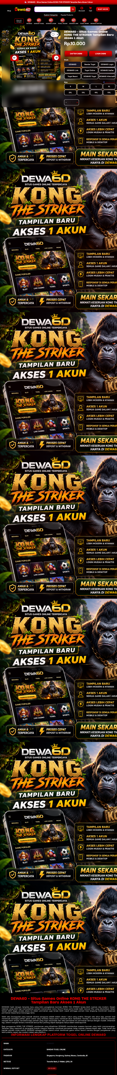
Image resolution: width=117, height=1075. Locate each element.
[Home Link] (22, 9)
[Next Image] (56, 58)
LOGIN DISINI (100, 54)
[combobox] (52, 9)
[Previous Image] (14, 58)
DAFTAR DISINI (76, 54)
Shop (9, 11)
